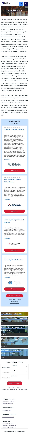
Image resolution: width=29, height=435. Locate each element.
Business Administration (8, 417)
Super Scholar (6, 3)
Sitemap (19, 431)
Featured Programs (14, 121)
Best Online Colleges (7, 403)
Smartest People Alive (7, 423)
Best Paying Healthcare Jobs (9, 425)
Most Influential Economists (9, 427)
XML (23, 431)
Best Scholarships (6, 410)
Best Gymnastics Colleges (8, 401)
